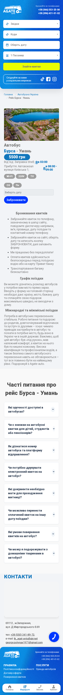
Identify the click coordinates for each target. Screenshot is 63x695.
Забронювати (16, 200)
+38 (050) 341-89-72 (22, 634)
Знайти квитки (31, 66)
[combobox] (31, 24)
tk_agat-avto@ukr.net (26, 638)
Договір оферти (12, 673)
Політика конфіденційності (19, 669)
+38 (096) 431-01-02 (49, 13)
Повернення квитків (15, 677)
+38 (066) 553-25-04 (49, 9)
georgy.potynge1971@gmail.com (24, 642)
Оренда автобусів (46, 669)
